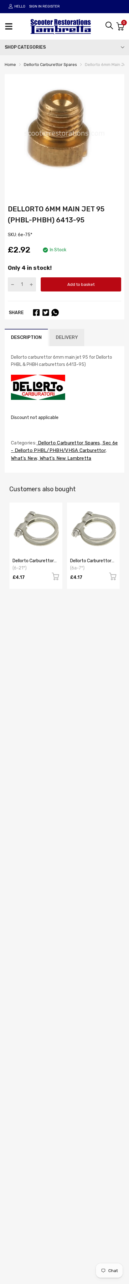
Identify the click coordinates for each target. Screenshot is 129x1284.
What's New (24, 458)
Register (51, 6)
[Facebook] (36, 312)
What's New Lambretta (64, 458)
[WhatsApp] (55, 312)
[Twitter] (45, 312)
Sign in (35, 6)
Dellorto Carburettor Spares (68, 443)
